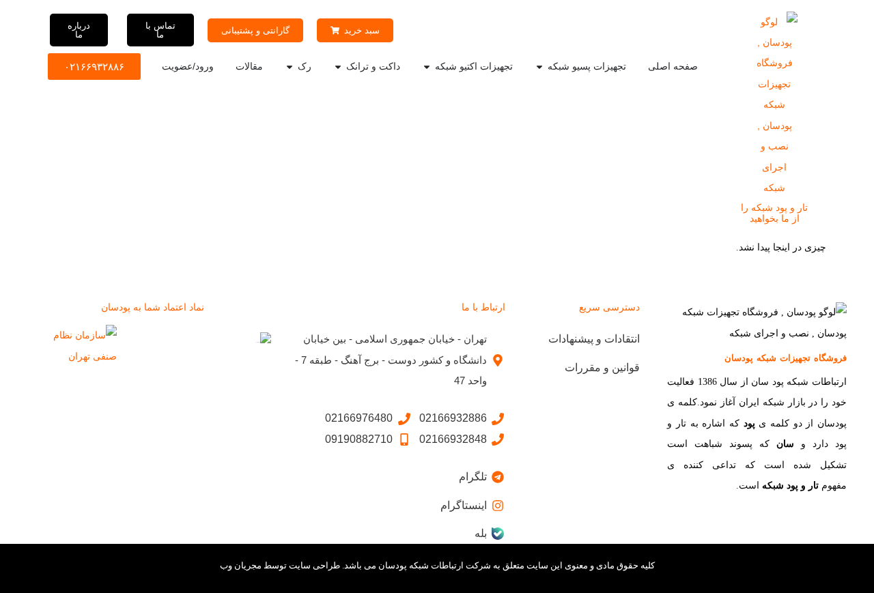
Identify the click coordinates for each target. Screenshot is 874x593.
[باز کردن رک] (289, 66)
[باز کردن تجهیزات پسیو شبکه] (539, 66)
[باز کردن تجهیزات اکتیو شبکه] (427, 66)
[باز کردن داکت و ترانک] (338, 66)
